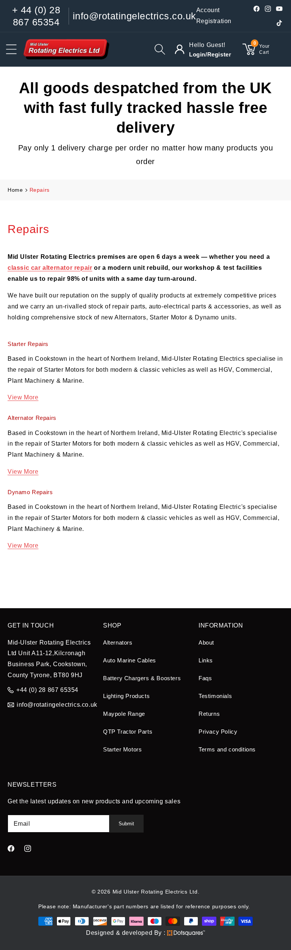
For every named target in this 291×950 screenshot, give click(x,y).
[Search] (160, 49)
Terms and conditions (227, 749)
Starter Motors (122, 749)
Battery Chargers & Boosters (142, 678)
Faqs (205, 678)
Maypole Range (124, 714)
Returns (209, 714)
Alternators (118, 642)
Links (206, 660)
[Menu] (11, 49)
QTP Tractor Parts (127, 731)
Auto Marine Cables (129, 660)
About (206, 642)
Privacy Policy (218, 731)
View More (23, 397)
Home (15, 190)
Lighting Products (126, 696)
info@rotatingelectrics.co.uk (134, 16)
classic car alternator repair (50, 267)
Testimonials (215, 696)
